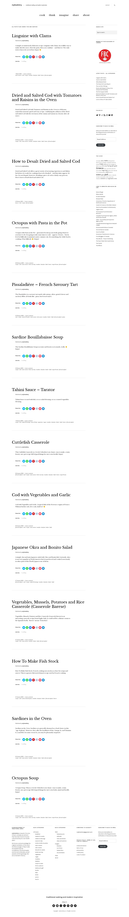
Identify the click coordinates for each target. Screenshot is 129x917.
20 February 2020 (19, 263)
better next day (32, 264)
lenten (42, 75)
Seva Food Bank (100, 232)
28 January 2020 (19, 473)
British (97, 162)
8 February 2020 (19, 368)
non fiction (59, 848)
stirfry (107, 177)
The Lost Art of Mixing (101, 86)
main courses (18, 75)
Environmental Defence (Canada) (104, 227)
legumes (105, 170)
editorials (59, 836)
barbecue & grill (39, 868)
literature (59, 846)
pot (106, 174)
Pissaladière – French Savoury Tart (45, 284)
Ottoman (111, 172)
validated (102, 178)
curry (104, 164)
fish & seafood (39, 865)
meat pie (115, 170)
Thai (112, 177)
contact (107, 5)
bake (106, 161)
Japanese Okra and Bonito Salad (42, 547)
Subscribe (101, 145)
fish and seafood (48, 75)
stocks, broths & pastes (27, 698)
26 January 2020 (19, 756)
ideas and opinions (62, 841)
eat (111, 164)
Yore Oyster (99, 243)
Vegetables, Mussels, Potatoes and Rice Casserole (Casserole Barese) (48, 604)
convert (97, 164)
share (76, 15)
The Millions (99, 245)
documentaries (61, 852)
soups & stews (55, 264)
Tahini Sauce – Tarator (33, 389)
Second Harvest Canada (102, 229)
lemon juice (110, 170)
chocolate (109, 162)
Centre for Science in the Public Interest (106, 205)
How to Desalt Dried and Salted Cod (46, 161)
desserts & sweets (40, 850)
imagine (64, 15)
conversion (113, 162)
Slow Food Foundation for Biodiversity (106, 207)
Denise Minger (99, 192)
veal (106, 178)
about (86, 15)
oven (98, 174)
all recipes (36, 832)
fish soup (104, 166)
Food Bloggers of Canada (102, 236)
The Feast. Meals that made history (105, 241)
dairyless (35, 75)
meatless (30, 75)
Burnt (100, 162)
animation (98, 160)
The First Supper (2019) (102, 91)
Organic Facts (99, 209)
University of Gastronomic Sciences (105, 234)
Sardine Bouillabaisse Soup (37, 337)
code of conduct (81, 854)
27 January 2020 (19, 580)
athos (102, 160)
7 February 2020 (19, 420)
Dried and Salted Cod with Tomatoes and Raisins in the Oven (47, 97)
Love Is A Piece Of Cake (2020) (104, 99)
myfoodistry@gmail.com (84, 832)
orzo (107, 172)
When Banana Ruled (101, 82)
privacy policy (80, 850)
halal (39, 75)
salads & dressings (26, 422)
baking (109, 160)
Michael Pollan (99, 199)
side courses (39, 317)
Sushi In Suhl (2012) (101, 79)
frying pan (110, 166)
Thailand (98, 178)
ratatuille (114, 175)
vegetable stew (112, 178)
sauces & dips (34, 422)
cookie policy (80, 852)
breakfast (37, 834)
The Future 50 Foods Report (103, 84)
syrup (110, 177)
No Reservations (102, 172)
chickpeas (104, 162)
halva (105, 168)
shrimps (98, 177)
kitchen (100, 170)
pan (102, 175)
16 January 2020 (19, 816)
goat (115, 166)
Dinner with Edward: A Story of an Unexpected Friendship (104, 89)
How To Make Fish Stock (35, 661)
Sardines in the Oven (31, 718)
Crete (101, 164)
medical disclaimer (81, 845)
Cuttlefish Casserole (30, 442)
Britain (113, 160)
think (52, 15)
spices (37, 877)
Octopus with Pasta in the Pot (39, 223)
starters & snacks (26, 317)
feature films (60, 850)
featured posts (60, 834)
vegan (45, 422)
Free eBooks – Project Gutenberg (104, 238)
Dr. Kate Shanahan (100, 196)
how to (16, 203)
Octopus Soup (25, 778)
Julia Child (109, 168)
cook (42, 15)
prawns (110, 175)
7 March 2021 (18, 73)
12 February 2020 (19, 315)
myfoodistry (17, 5)
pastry (63, 317)
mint (97, 172)
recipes (26, 75)
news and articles (61, 838)
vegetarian (40, 422)
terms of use (80, 848)
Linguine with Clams (31, 36)
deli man (108, 164)
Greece (99, 168)
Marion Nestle (99, 194)
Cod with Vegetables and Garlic (41, 495)
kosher (39, 141)
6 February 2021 (19, 201)
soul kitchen (102, 177)
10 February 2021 (19, 139)
